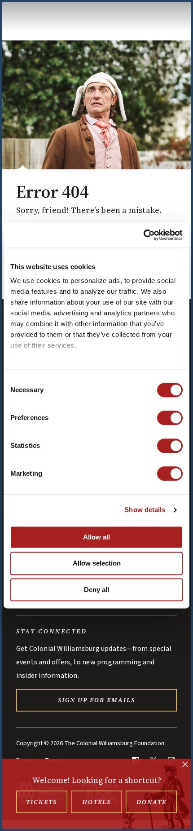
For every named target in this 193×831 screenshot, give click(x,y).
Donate (151, 801)
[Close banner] (185, 765)
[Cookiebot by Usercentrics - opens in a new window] (143, 235)
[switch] (170, 418)
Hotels (96, 801)
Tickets (41, 801)
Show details (144, 509)
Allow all (96, 537)
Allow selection (97, 563)
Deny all (96, 589)
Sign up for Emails (96, 699)
